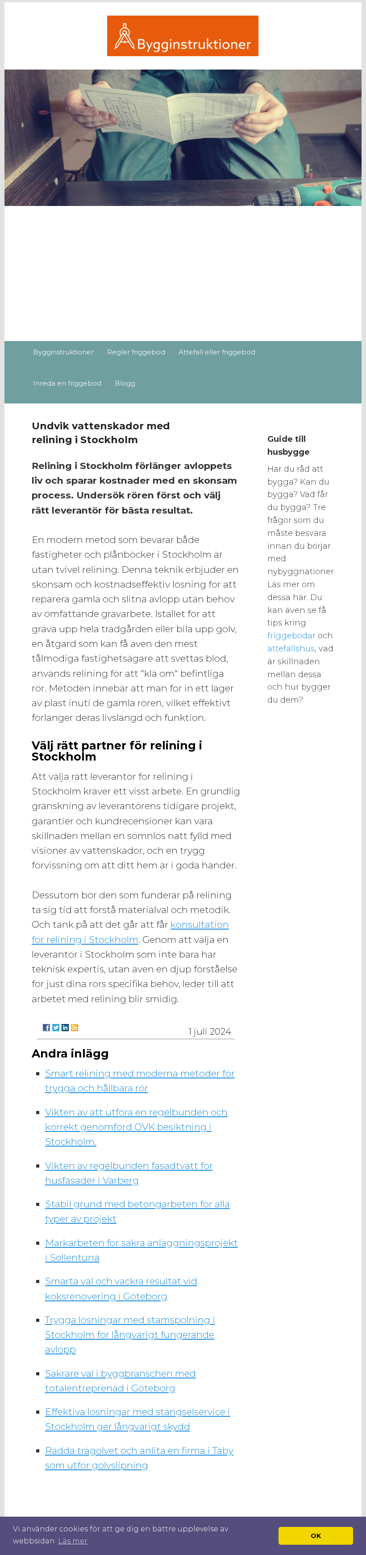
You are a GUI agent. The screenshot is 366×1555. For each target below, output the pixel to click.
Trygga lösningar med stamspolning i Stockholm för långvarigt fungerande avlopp (130, 1334)
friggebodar (292, 636)
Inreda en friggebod (67, 383)
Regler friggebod (136, 352)
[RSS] (74, 1027)
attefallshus (291, 649)
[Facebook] (46, 1027)
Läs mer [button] (72, 1541)
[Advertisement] (183, 274)
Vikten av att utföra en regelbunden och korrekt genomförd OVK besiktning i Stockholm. (136, 1127)
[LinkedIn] (65, 1027)
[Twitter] (55, 1027)
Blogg (125, 383)
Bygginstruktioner (63, 352)
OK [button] (316, 1536)
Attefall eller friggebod (217, 352)
